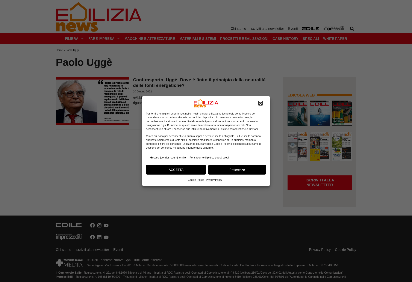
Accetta (176, 170)
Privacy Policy (214, 179)
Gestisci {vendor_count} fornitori (168, 157)
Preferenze (237, 170)
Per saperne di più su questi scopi (209, 157)
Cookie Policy (196, 179)
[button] (260, 103)
